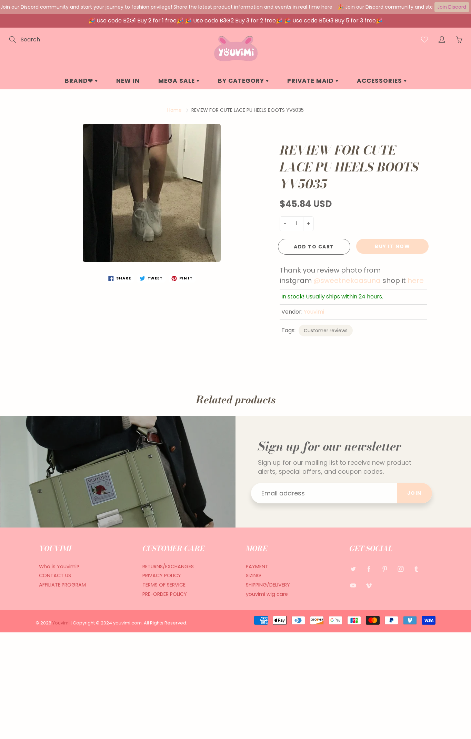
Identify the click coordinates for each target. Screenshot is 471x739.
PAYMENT (257, 566)
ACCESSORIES (380, 81)
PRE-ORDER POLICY (164, 594)
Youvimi (314, 312)
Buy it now (392, 246)
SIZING (253, 575)
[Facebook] (369, 569)
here (416, 280)
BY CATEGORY (242, 81)
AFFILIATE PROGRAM (62, 584)
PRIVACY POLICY (161, 575)
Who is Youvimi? (59, 566)
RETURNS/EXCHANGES (168, 566)
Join (414, 493)
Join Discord (451, 6)
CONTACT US (55, 575)
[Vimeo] (369, 585)
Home (174, 110)
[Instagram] (400, 569)
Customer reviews (326, 330)
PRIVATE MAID (311, 81)
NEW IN (128, 81)
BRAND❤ (80, 81)
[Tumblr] (416, 569)
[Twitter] (353, 569)
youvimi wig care (267, 594)
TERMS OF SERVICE (164, 584)
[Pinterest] (385, 569)
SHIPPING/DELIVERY (268, 584)
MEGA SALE (177, 81)
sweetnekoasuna (350, 280)
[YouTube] (353, 585)
